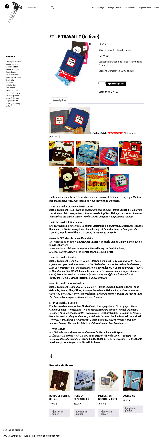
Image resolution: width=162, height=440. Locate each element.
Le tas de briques (14, 429)
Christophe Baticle (13, 62)
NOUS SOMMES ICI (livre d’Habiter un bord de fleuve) (31, 435)
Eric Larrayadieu (12, 96)
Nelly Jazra (10, 83)
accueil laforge (98, 8)
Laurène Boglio (12, 67)
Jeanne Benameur (13, 64)
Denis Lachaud (12, 90)
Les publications (144, 8)
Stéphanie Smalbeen (14, 101)
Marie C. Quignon (12, 98)
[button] (90, 44)
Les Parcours (130, 8)
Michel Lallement (13, 93)
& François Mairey (13, 103)
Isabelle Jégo (11, 85)
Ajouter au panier (116, 84)
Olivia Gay (10, 80)
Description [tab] (59, 100)
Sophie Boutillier (12, 69)
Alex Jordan (10, 88)
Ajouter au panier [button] (57, 413)
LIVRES (114, 91)
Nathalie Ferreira (12, 75)
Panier (156, 8)
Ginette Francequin (13, 77)
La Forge (9, 106)
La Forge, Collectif (114, 8)
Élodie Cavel (11, 72)
